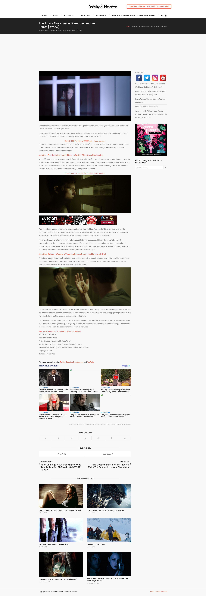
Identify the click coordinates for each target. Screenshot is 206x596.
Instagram (79, 362)
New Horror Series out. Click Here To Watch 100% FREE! (60, 331)
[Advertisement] (103, 50)
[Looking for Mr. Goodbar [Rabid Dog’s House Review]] (61, 496)
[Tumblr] (111, 438)
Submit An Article (161, 591)
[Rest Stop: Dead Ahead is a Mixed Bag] (61, 530)
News (55, 15)
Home (44, 15)
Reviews (67, 15)
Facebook (70, 362)
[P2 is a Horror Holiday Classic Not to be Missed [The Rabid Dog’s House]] (109, 564)
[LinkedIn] (84, 438)
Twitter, (63, 362)
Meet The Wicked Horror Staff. (146, 107)
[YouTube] (163, 77)
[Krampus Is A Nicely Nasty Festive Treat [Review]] (61, 564)
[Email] (124, 438)
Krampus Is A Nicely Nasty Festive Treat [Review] (58, 579)
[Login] (165, 15)
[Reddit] (98, 438)
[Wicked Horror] (103, 6)
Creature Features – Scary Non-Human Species (105, 510)
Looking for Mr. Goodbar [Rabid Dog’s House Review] (60, 510)
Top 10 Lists (84, 15)
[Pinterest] (71, 438)
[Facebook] (58, 438)
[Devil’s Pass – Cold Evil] (109, 530)
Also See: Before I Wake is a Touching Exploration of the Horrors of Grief (72, 254)
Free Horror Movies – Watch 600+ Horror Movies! (149, 6)
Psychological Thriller (114, 424)
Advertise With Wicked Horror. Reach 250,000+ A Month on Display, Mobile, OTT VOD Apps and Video (151, 114)
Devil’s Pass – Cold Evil (96, 544)
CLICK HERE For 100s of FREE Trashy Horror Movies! (85, 141)
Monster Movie (101, 424)
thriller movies (126, 424)
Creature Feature (90, 424)
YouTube (90, 362)
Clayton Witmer (78, 424)
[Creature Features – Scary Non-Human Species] (109, 496)
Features (100, 15)
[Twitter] (45, 438)
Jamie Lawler (44, 30)
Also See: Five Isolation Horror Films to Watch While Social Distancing (71, 155)
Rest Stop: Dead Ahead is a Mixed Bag (53, 544)
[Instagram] (155, 77)
